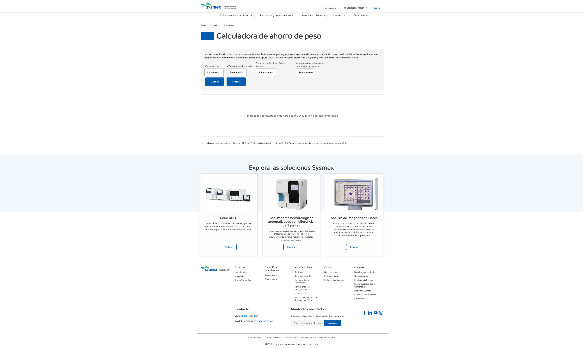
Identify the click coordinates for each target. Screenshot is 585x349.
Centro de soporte (302, 276)
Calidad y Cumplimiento (273, 338)
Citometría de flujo (243, 280)
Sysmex (204, 25)
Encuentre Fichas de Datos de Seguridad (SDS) (306, 299)
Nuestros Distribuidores (365, 294)
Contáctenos (331, 8)
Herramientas (215, 25)
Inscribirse (332, 323)
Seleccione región (355, 8)
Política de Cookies (307, 338)
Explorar (229, 247)
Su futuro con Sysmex (334, 280)
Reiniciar (236, 81)
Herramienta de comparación (301, 281)
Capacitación (271, 275)
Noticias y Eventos (362, 290)
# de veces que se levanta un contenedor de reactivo (310, 65)
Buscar (377, 8)
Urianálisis (239, 276)
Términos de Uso (291, 338)
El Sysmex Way (331, 276)
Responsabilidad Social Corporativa (364, 285)
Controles (298, 272)
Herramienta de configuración (301, 288)
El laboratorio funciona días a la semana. (270, 65)
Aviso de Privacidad (254, 338)
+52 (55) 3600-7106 (263, 321)
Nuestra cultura (331, 272)
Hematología (240, 272)
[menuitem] (235, 15)
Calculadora (229, 25)
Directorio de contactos (365, 272)
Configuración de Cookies (326, 338)
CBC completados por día (239, 66)
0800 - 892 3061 (250, 316)
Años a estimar (211, 66)
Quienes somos (361, 276)
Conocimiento (271, 279)
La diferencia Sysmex (363, 280)
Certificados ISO (361, 298)
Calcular (215, 81)
